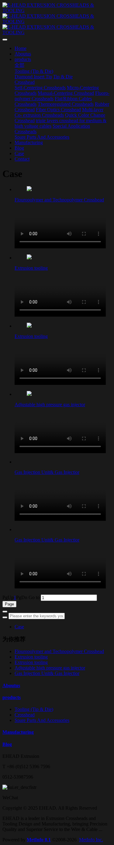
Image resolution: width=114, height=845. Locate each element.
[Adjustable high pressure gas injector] (29, 394)
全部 (19, 65)
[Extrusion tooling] (29, 257)
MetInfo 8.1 (39, 839)
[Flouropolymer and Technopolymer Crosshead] (29, 189)
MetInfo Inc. (91, 839)
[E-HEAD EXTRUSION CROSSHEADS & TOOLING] (57, 18)
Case (19, 626)
